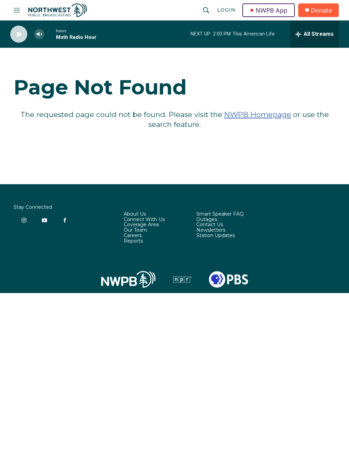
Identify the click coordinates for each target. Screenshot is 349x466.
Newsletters (210, 230)
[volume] (39, 34)
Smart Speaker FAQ (220, 214)
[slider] (50, 34)
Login (226, 10)
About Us (135, 214)
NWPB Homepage (257, 114)
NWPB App (271, 10)
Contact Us (209, 225)
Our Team (135, 230)
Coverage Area (141, 225)
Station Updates (215, 235)
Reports (133, 241)
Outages (206, 219)
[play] (18, 34)
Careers (133, 235)
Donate (321, 10)
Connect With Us (144, 219)
